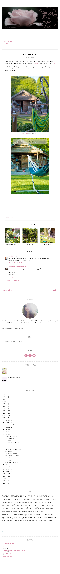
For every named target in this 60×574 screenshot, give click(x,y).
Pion (20, 511)
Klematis (9, 505)
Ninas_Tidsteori (49, 508)
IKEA (39, 502)
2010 (4, 478)
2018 (4, 406)
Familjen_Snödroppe (40, 499)
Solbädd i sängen (10, 447)
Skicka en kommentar (13, 280)
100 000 (10, 369)
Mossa (18, 508)
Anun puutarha (7, 547)
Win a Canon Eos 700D (12, 456)
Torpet (34, 517)
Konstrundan (24, 505)
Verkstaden (9, 520)
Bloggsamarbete (5, 496)
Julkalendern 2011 (26, 504)
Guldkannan (45, 501)
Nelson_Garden (37, 508)
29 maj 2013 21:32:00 (16, 277)
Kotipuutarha (38, 505)
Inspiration (4, 504)
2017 (4, 408)
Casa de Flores (31, 498)
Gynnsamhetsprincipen (7, 502)
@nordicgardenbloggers (8, 495)
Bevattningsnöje (10, 451)
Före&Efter (13, 501)
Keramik (4, 505)
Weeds (55, 520)
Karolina (11, 256)
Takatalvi (15, 517)
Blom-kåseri (21, 496)
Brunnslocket (13, 498)
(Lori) (36, 63)
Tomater (30, 517)
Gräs (40, 501)
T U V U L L (7, 553)
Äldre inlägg (53, 290)
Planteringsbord (32, 511)
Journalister (17, 504)
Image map (44, 502)
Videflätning (21, 520)
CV (39, 498)
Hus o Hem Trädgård (24, 502)
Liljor (43, 507)
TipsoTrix (25, 517)
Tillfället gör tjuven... (13, 449)
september (8, 425)
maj (6, 434)
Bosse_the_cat (5, 498)
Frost (3, 501)
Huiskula (16, 502)
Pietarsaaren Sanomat (7, 511)
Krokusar (51, 505)
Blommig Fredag (28, 496)
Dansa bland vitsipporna (13, 462)
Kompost (14, 505)
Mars (7, 508)
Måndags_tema (24, 508)
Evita (34, 499)
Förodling (27, 501)
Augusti (38, 495)
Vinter (26, 520)
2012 (4, 474)
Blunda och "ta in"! (11, 436)
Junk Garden (44, 504)
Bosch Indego (9, 458)
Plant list (6, 43)
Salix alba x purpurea (12, 514)
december (7, 420)
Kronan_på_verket (6, 507)
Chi (36, 498)
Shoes (31, 514)
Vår (36, 520)
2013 (4, 418)
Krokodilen (45, 505)
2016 (4, 411)
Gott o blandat (34, 501)
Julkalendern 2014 (35, 504)
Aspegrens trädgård (30, 495)
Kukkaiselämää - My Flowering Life (14, 550)
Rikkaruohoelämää (8, 543)
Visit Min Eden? (10, 445)
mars (6, 467)
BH (49, 495)
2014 (4, 415)
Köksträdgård (14, 507)
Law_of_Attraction (28, 507)
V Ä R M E (8, 460)
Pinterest (15, 511)
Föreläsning (20, 501)
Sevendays (26, 514)
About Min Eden (8, 41)
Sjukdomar (44, 514)
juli (6, 429)
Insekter (49, 502)
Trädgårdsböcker (52, 517)
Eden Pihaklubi (14, 499)
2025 (4, 394)
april (6, 464)
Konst (18, 505)
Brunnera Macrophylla (12, 443)
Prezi (42, 511)
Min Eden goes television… (14, 377)
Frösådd (8, 501)
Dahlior (43, 498)
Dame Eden (48, 498)
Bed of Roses (44, 495)
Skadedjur (50, 514)
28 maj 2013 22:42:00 (16, 263)
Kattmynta (50, 504)
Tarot (20, 517)
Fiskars (47, 499)
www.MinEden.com (30, 209)
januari (7, 471)
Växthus (50, 520)
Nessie (43, 508)
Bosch (45, 496)
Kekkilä (55, 504)
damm (53, 498)
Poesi (38, 511)
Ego (20, 499)
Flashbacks (53, 499)
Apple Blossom (9, 438)
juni (6, 432)
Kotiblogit (31, 505)
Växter (45, 520)
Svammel (4, 517)
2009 (4, 481)
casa (25, 498)
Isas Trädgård (7, 556)
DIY (9, 499)
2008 (4, 483)
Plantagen (24, 511)
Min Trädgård (13, 508)
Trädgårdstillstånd (11, 453)
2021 (4, 399)
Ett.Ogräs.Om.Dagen (26, 499)
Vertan (15, 520)
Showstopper (37, 514)
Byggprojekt (20, 498)
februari (7, 469)
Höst (31, 502)
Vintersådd (31, 520)
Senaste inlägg (7, 290)
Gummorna (52, 501)
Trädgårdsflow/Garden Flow (17, 266)
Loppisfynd (48, 507)
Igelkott (35, 502)
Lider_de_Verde (37, 507)
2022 (4, 397)
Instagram (11, 504)
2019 (4, 404)
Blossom (36, 496)
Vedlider (4, 520)
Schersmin (20, 514)
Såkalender (9, 517)
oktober (7, 422)
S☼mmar (4, 514)
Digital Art (4, 499)
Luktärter (54, 507)
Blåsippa (40, 496)
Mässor (30, 508)
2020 (4, 401)
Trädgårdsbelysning (42, 517)
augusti (7, 427)
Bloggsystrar (14, 496)
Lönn (3, 508)
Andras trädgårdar (19, 495)
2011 (4, 476)
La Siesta (11, 217)
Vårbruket (41, 520)
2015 (4, 413)
